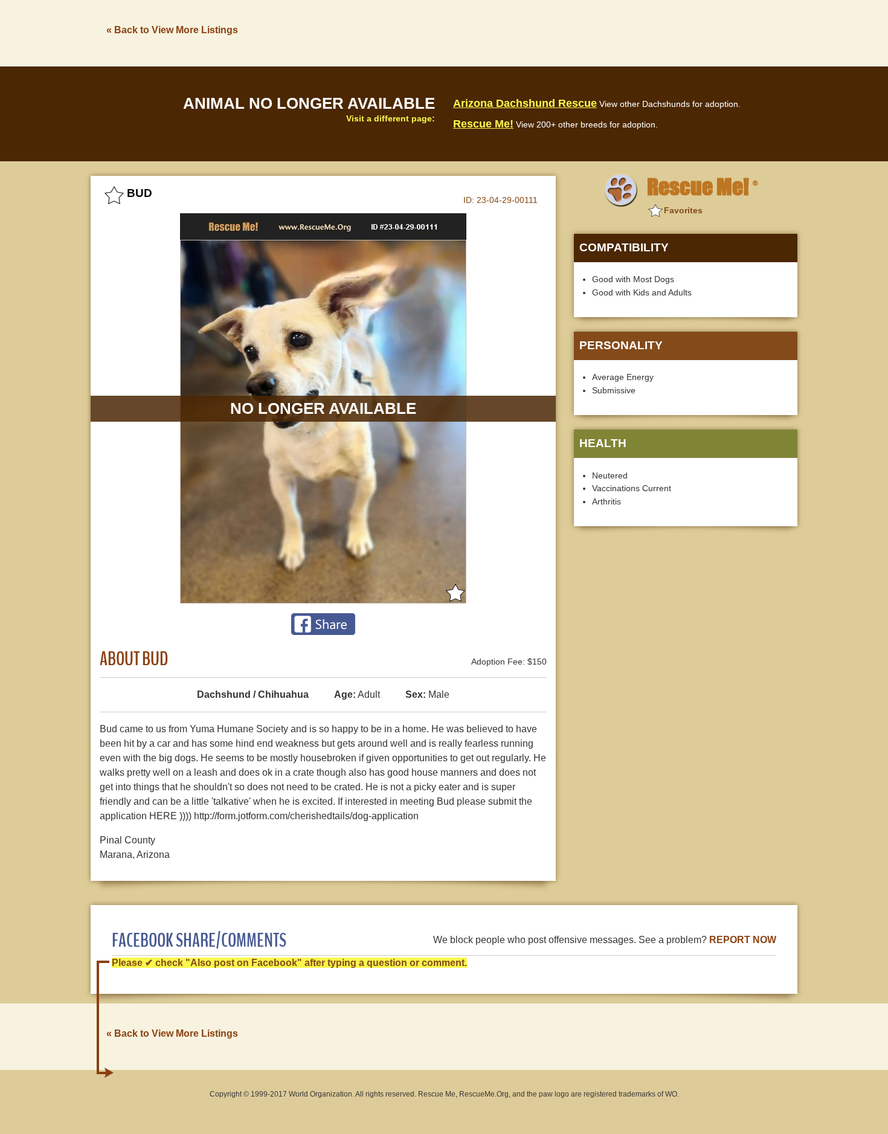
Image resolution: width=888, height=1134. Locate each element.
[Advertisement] (577, 32)
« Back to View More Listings (172, 30)
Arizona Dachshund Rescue (525, 103)
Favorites (683, 210)
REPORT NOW (742, 940)
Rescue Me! (483, 124)
